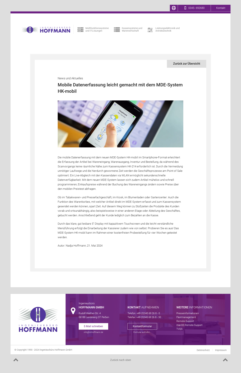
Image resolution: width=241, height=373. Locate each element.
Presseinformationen (187, 313)
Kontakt (220, 7)
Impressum (221, 350)
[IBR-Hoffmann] (45, 30)
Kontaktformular (142, 326)
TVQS (179, 329)
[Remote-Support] (174, 8)
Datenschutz (203, 350)
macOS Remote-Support (189, 325)
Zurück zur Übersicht (186, 63)
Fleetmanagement (186, 317)
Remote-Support (185, 321)
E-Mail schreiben (93, 326)
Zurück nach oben (120, 360)
